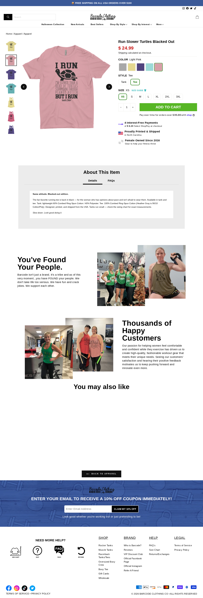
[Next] (109, 87)
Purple (140, 67)
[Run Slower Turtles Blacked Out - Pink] (17, 451)
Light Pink (158, 67)
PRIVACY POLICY (41, 593)
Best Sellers (97, 24)
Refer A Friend (131, 570)
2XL (167, 96)
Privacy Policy (181, 550)
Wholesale (104, 578)
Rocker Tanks (106, 545)
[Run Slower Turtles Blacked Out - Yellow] (12, 451)
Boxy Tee (103, 569)
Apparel (18, 34)
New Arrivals (77, 24)
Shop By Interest (141, 24)
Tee (135, 82)
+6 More (29, 451)
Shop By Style (117, 24)
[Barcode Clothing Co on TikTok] (24, 588)
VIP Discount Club (133, 554)
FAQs (111, 180)
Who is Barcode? (132, 545)
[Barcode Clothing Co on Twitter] (32, 588)
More (159, 24)
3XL (178, 96)
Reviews (128, 550)
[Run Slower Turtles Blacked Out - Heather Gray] (7, 451)
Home (9, 34)
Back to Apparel (104, 474)
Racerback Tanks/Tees (104, 556)
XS (123, 96)
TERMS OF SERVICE (17, 593)
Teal (149, 67)
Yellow (132, 67)
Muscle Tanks (106, 550)
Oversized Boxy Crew (107, 563)
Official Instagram (133, 566)
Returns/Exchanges (159, 554)
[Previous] (24, 87)
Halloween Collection (52, 24)
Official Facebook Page (133, 560)
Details (92, 180)
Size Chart (154, 550)
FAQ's (152, 545)
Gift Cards (104, 573)
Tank (124, 82)
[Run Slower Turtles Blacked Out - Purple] (22, 451)
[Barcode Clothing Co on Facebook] (9, 588)
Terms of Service (183, 545)
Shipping (122, 53)
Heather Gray (123, 67)
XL (157, 96)
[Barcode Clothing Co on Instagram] (16, 588)
